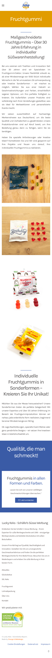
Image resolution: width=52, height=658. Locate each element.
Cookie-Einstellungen (16, 644)
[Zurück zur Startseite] (26, 5)
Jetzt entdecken (27, 500)
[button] (3, 5)
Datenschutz (33, 644)
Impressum (45, 644)
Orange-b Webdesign (15, 639)
